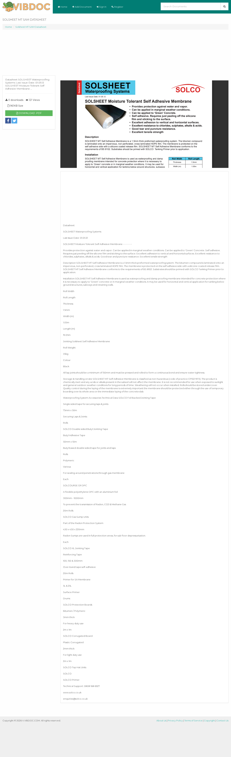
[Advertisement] (29, 54)
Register (118, 6)
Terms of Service (193, 720)
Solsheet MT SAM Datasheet (30, 27)
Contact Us (222, 720)
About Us (161, 720)
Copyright (209, 720)
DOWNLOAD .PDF (30, 113)
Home (63, 6)
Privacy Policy (175, 720)
